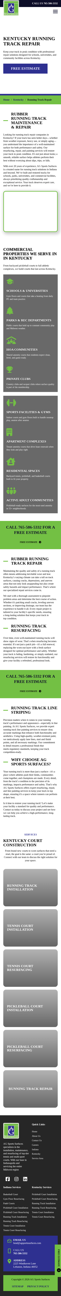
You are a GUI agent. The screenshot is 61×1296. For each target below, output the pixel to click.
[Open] (55, 11)
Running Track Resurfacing (15, 1221)
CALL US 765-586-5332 (45, 3)
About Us (36, 1136)
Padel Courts (9, 1203)
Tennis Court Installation (14, 1225)
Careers (35, 1145)
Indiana (35, 1149)
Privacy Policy (38, 1286)
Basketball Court (10, 1194)
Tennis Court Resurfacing (14, 1230)
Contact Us (37, 1140)
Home (6, 99)
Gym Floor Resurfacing (13, 1199)
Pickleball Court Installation (15, 1208)
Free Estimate (25, 68)
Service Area (37, 1158)
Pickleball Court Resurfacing (16, 1212)
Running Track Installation (15, 1217)
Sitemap (17, 1286)
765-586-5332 (20, 1253)
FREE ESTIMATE (28, 542)
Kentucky (18, 99)
